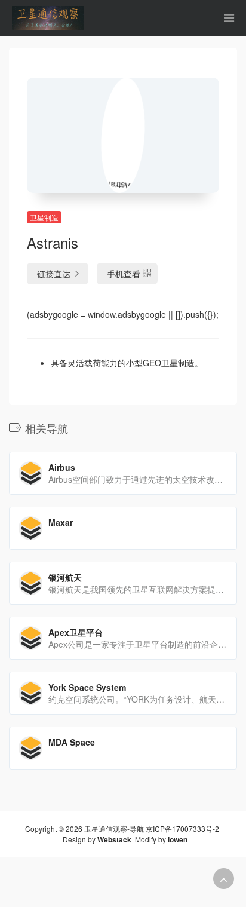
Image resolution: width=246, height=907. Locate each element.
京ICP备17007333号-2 (182, 828)
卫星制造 (44, 217)
